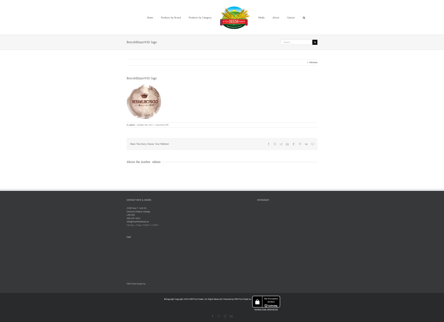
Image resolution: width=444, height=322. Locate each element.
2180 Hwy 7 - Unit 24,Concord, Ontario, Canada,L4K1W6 (138, 211)
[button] (290, 17)
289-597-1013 (133, 218)
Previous (313, 62)
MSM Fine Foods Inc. (136, 283)
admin (132, 125)
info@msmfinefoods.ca (138, 221)
